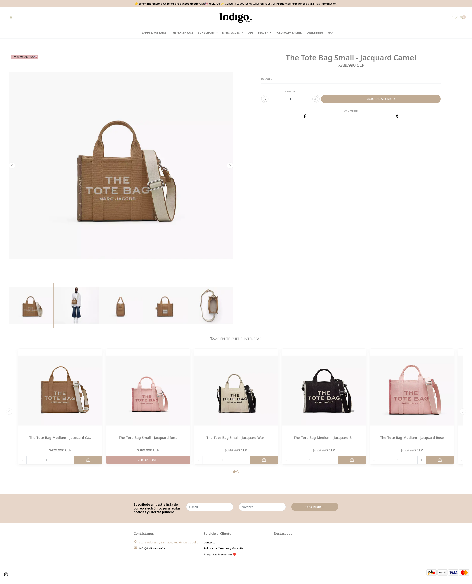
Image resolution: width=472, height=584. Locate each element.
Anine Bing (315, 32)
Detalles (266, 78)
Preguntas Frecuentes (291, 3)
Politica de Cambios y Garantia (223, 548)
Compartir (351, 111)
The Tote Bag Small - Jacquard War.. (236, 437)
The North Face (182, 32)
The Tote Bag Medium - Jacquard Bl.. (324, 437)
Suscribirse (315, 507)
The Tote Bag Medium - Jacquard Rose (412, 437)
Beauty (263, 32)
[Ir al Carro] (461, 17)
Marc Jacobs (231, 32)
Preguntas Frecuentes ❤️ (220, 554)
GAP (330, 32)
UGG (250, 32)
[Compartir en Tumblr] (397, 116)
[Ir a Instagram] (11, 17)
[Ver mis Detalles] (456, 17)
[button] (234, 471)
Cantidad (291, 91)
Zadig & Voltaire (154, 32)
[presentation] (12, 165)
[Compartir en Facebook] (305, 116)
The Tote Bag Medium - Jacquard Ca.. (60, 437)
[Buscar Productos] (452, 17)
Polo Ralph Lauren (289, 32)
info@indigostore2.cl (152, 548)
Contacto (209, 542)
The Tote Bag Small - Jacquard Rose (148, 437)
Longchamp (206, 32)
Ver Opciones (148, 460)
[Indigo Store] (236, 18)
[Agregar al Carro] (88, 460)
